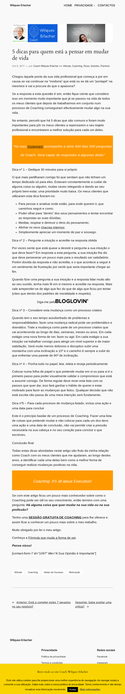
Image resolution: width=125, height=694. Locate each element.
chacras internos (52, 227)
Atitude (67, 66)
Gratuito (95, 66)
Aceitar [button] (72, 689)
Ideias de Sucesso (53, 572)
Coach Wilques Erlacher (45, 66)
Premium (105, 66)
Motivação (74, 572)
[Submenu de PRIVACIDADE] (94, 5)
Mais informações (90, 689)
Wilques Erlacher (20, 5)
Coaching (77, 66)
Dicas (86, 66)
